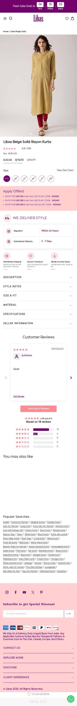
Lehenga (28, 563)
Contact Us (11, 648)
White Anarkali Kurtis (12, 563)
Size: (6, 170)
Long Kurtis (25, 526)
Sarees (6, 522)
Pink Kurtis (21, 551)
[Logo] (38, 18)
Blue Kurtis (25, 555)
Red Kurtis (24, 543)
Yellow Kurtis (53, 539)
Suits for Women (10, 526)
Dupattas (61, 571)
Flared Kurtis (54, 555)
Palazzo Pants (53, 522)
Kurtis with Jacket (59, 535)
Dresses (37, 563)
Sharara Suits (50, 563)
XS (50, 179)
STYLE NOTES (12, 287)
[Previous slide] (6, 378)
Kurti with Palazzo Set (13, 530)
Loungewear (50, 567)
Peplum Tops (9, 535)
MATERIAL (10, 305)
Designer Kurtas (37, 522)
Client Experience (16, 677)
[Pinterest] (41, 593)
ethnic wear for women (13, 567)
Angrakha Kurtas (11, 555)
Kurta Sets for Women (43, 526)
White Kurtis (30, 535)
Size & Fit (10, 296)
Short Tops (26, 539)
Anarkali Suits (64, 563)
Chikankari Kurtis (47, 571)
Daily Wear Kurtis (27, 559)
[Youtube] (24, 593)
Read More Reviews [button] (38, 409)
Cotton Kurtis (31, 530)
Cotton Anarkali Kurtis (39, 547)
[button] (9, 148)
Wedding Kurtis (10, 559)
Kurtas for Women (19, 522)
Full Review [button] (18, 397)
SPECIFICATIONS (14, 314)
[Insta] (7, 593)
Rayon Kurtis (61, 551)
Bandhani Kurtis (46, 551)
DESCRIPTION (12, 277)
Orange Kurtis (57, 559)
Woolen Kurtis (59, 530)
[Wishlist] (67, 18)
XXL (7, 179)
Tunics (19, 535)
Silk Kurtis (32, 551)
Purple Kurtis (43, 559)
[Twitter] (33, 593)
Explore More (13, 658)
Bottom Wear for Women (15, 547)
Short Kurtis (45, 530)
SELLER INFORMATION (18, 323)
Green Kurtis (8, 551)
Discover (10, 667)
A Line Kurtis (39, 539)
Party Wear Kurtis (11, 539)
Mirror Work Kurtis (39, 543)
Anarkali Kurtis (62, 526)
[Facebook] (16, 593)
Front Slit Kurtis (10, 543)
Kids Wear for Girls (11, 571)
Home (6, 31)
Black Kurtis (43, 535)
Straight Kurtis (39, 555)
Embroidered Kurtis (60, 547)
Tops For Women (29, 571)
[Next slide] (71, 378)
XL (15, 179)
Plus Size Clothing (34, 567)
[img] (20, 349)
